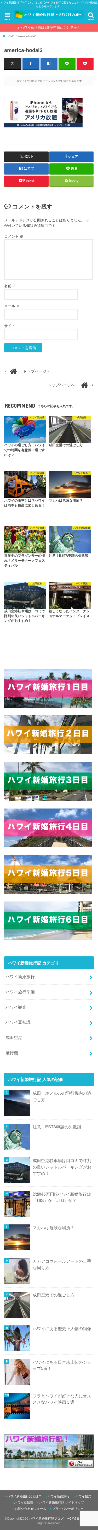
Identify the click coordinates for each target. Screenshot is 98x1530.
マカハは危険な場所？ (53, 1227)
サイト (9, 326)
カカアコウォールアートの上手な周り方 (62, 1264)
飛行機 (11, 1052)
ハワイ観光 (15, 1007)
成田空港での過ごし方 (53, 1295)
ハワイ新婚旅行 (20, 976)
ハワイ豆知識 (18, 1022)
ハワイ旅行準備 (20, 992)
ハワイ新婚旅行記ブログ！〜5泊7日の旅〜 (59, 1518)
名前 (10, 286)
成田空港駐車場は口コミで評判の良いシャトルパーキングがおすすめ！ (62, 1166)
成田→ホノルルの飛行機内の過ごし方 (62, 1096)
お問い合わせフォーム (30, 1508)
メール (12, 306)
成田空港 (13, 1037)
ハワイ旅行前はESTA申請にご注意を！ (50, 28)
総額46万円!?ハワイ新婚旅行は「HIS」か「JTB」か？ (62, 1197)
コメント (14, 236)
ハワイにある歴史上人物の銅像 (62, 1328)
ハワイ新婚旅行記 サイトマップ (61, 1502)
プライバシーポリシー (68, 1508)
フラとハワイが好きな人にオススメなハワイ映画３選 (62, 1399)
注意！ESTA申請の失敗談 (57, 1126)
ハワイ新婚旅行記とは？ (24, 1496)
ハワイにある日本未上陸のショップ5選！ (62, 1365)
